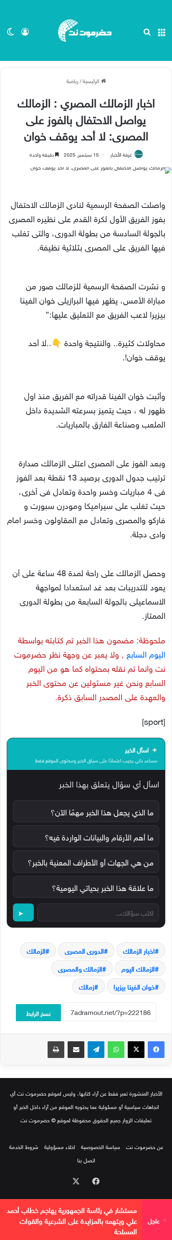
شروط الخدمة (23, 1146)
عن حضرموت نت (144, 1146)
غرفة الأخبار (121, 153)
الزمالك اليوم (138, 968)
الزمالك (36, 950)
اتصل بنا (86, 1159)
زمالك (86, 986)
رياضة (72, 80)
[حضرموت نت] (86, 30)
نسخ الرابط (38, 1012)
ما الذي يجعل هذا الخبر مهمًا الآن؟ (102, 811)
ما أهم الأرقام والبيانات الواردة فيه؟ (99, 836)
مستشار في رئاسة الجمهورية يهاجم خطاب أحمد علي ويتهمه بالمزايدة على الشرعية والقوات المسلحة (72, 1220)
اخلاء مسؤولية (59, 1146)
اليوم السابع (145, 653)
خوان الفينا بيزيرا (134, 986)
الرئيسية (92, 80)
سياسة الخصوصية (100, 1146)
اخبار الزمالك (139, 950)
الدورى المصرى (84, 950)
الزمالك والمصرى (80, 968)
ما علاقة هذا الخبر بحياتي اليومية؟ (103, 886)
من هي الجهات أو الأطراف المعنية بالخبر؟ (91, 861)
